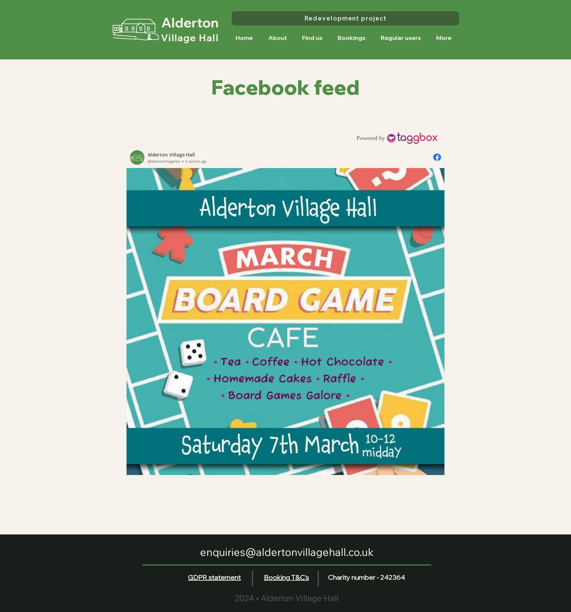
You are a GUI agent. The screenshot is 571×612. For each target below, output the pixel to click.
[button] (351, 37)
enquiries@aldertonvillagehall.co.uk (287, 552)
